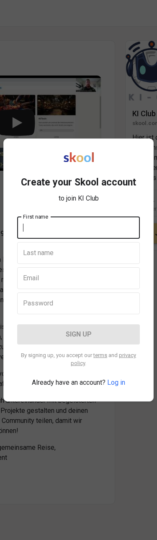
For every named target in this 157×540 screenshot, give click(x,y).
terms (100, 355)
